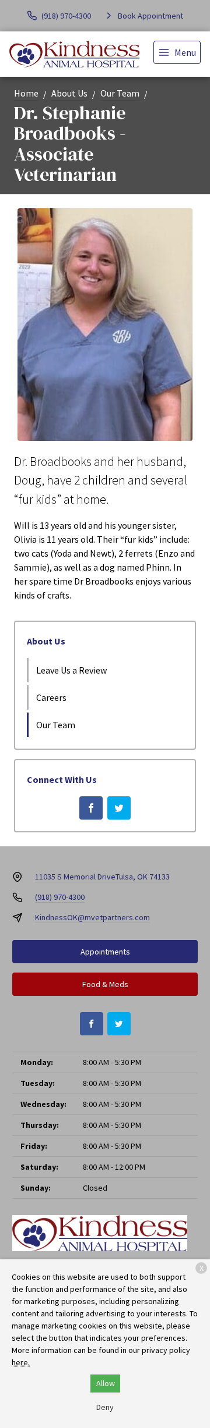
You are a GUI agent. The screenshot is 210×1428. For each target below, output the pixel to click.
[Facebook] (91, 808)
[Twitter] (119, 808)
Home (26, 93)
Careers (51, 697)
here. (21, 1362)
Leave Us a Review (71, 670)
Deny (105, 1407)
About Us (69, 93)
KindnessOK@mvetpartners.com (92, 917)
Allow (105, 1383)
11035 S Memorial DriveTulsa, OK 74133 (102, 876)
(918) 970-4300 (60, 897)
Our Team (119, 93)
